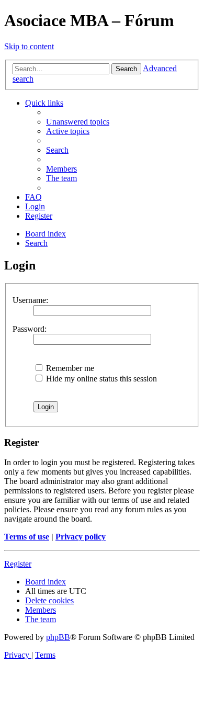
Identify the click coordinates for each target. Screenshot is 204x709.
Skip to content (29, 46)
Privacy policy (80, 536)
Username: (30, 300)
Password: (30, 328)
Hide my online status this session (100, 378)
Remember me (69, 368)
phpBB (58, 637)
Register (17, 563)
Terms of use (26, 536)
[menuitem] (77, 121)
